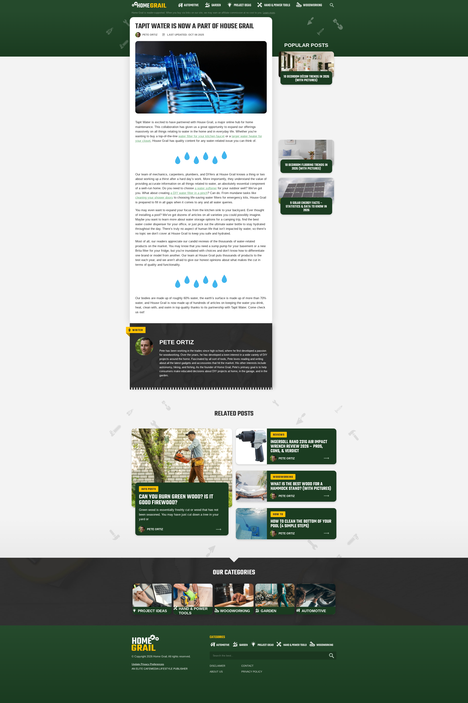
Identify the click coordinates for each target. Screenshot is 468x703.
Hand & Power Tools (277, 5)
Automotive (191, 5)
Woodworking (312, 5)
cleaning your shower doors (154, 197)
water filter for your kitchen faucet (201, 136)
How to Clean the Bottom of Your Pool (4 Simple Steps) (301, 523)
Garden (216, 5)
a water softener (206, 188)
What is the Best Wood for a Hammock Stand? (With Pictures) (301, 486)
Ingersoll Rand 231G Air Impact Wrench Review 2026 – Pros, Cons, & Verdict (299, 446)
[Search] (331, 656)
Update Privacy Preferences (148, 664)
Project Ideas (242, 5)
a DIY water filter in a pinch (188, 193)
